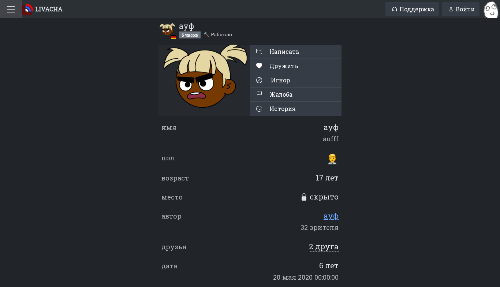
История (282, 108)
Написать (283, 51)
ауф (331, 215)
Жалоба (280, 94)
